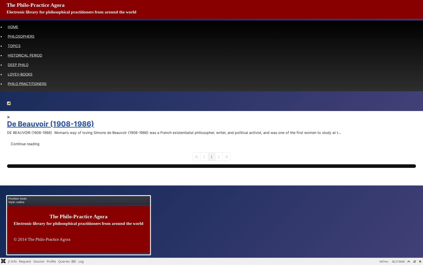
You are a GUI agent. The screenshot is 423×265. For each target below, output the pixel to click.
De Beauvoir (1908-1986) (50, 124)
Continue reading (25, 144)
